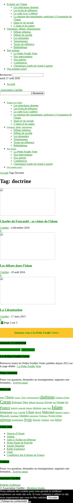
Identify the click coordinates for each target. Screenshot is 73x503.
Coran (5, 401)
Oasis (10, 451)
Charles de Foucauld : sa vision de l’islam (29, 221)
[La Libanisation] (27, 303)
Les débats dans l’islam (16, 265)
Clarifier (4, 227)
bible (2, 397)
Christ (23, 397)
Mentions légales (36, 488)
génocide (21, 408)
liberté (38, 412)
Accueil (11, 84)
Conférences (20, 62)
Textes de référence (24, 44)
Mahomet (48, 412)
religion (5, 419)
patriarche (34, 416)
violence (45, 420)
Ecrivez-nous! (20, 382)
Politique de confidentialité (14, 501)
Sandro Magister (15, 445)
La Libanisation (11, 310)
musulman (14, 416)
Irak (49, 408)
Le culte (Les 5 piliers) (26, 13)
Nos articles (20, 59)
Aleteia (10, 436)
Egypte (48, 402)
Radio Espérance (16, 448)
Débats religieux (22, 31)
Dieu (25, 402)
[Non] (30, 501)
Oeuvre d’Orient (15, 433)
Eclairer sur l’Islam (17, 4)
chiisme (17, 398)
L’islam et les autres (24, 25)
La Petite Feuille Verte (25, 53)
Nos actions (13, 50)
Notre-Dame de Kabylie (20, 442)
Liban (30, 412)
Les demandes (21, 38)
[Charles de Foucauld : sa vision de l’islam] (27, 214)
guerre (14, 408)
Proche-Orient (55, 415)
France (5, 408)
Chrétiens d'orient (62, 397)
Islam (57, 407)
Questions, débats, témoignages (23, 28)
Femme (61, 402)
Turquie (36, 420)
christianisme (33, 397)
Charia (9, 397)
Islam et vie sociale (24, 22)
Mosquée (5, 415)
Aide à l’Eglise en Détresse (21, 439)
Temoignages (21, 41)
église (58, 419)
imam (44, 408)
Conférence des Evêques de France (25, 455)
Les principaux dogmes (26, 7)
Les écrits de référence (26, 10)
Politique (43, 416)
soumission (17, 420)
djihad (32, 402)
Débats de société (23, 35)
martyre (59, 412)
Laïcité (21, 412)
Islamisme (6, 412)
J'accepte (52, 497)
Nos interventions (23, 56)
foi (66, 402)
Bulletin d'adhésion (10, 485)
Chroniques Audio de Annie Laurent (33, 65)
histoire (29, 408)
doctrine (40, 402)
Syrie (28, 419)
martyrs (66, 412)
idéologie (37, 408)
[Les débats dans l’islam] (27, 258)
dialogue (17, 402)
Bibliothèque (20, 47)
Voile (52, 420)
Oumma (24, 415)
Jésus (15, 412)
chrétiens (47, 397)
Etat (54, 402)
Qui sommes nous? (17, 68)
